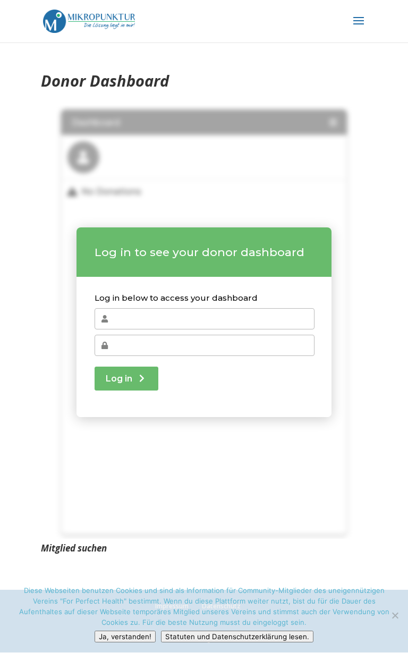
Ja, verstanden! (125, 636)
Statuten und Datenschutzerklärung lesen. (237, 636)
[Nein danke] (394, 615)
